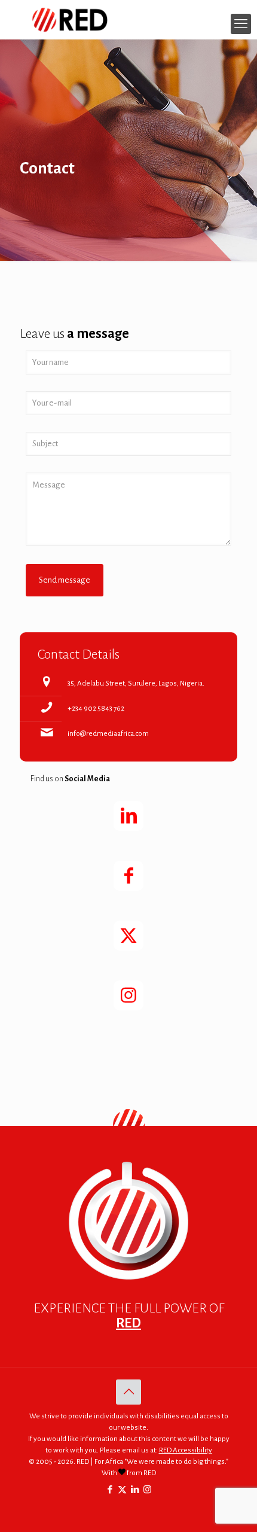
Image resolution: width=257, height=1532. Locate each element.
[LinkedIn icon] (134, 1489)
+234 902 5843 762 (96, 708)
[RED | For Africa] (128, 19)
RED (128, 1323)
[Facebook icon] (109, 1489)
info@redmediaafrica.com (108, 734)
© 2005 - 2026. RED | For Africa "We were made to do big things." (128, 1462)
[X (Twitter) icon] (122, 1489)
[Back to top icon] (128, 1392)
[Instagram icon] (147, 1489)
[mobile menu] (241, 24)
